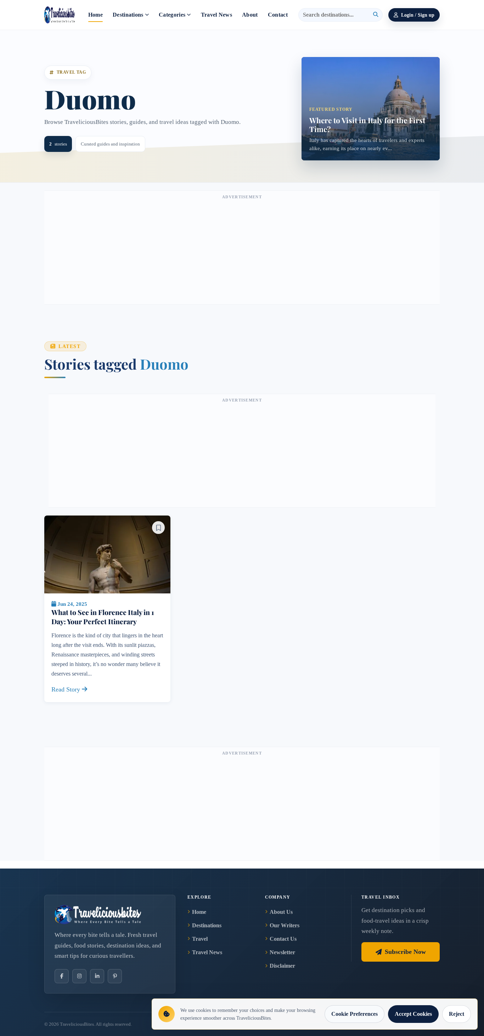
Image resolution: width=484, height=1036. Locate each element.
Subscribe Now (405, 951)
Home (95, 15)
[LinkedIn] (97, 976)
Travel (200, 939)
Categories (172, 15)
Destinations (128, 15)
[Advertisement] (242, 251)
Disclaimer (282, 966)
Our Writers (284, 925)
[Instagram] (79, 976)
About (250, 15)
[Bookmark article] (158, 527)
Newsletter (282, 952)
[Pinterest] (115, 976)
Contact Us (283, 939)
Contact (278, 15)
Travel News (216, 15)
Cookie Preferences (354, 1014)
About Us (281, 912)
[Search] (375, 14)
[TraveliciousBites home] (110, 914)
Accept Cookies (413, 1014)
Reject (456, 1014)
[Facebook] (62, 976)
